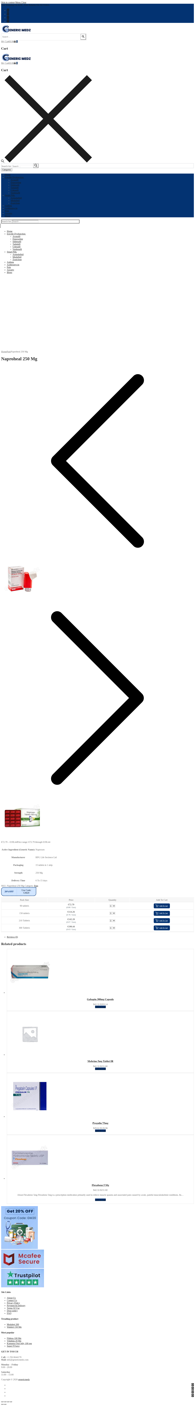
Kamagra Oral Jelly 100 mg (19, 1343)
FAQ (9, 1313)
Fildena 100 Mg (14, 1338)
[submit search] (35, 166)
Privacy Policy (13, 1303)
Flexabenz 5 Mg (100, 1185)
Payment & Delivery (16, 1305)
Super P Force (13, 1346)
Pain (9, 351)
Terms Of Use (13, 1308)
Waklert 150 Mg (14, 1327)
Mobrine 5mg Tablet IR (100, 1061)
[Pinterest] (8, 17)
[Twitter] (8, 14)
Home (4, 351)
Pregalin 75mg (100, 1123)
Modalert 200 (13, 1324)
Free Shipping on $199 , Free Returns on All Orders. (25, 5)
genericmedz (24, 1379)
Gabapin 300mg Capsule (100, 999)
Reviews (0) (12, 937)
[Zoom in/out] (2, 1401)
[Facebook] (8, 10)
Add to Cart (100, 1007)
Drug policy (12, 1310)
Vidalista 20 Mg (14, 1341)
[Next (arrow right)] (5, 1404)
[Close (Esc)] (11, 1401)
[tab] (100, 937)
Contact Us (12, 1300)
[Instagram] (8, 21)
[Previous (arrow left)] (2, 1404)
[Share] (8, 1401)
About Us (11, 1298)
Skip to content (8, 2)
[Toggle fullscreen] (5, 1401)
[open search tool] (46, 162)
